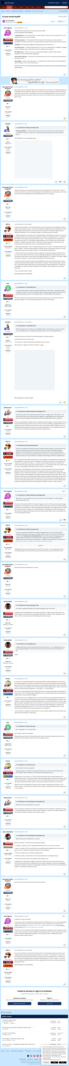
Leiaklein (59, 1000)
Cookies (36, 1020)
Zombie (7, 124)
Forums (9, 7)
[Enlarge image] (33, 159)
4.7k (8, 387)
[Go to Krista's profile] (8, 645)
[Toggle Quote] (16, 127)
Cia (4, 1007)
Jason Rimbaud (8, 793)
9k (8, 658)
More (38, 7)
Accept (62, 1062)
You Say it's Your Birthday (8, 994)
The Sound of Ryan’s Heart (9, 981)
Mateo (59, 988)
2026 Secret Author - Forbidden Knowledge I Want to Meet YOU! (18, 1005)
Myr (5, 990)
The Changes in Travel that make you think (13, 1000)
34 (8, 103)
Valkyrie (5, 995)
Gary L (59, 1005)
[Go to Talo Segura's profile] (3, 21)
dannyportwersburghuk (7, 87)
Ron (7, 283)
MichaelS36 (8, 563)
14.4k (8, 243)
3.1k (8, 811)
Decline (54, 1062)
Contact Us (30, 1020)
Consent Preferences (44, 1020)
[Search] (66, 7)
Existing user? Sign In (54, 2)
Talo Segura (11, 20)
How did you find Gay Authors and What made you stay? (16, 988)
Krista (8, 640)
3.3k (8, 301)
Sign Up (65, 2)
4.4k (8, 139)
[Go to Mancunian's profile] (8, 374)
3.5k (8, 581)
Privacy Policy (22, 1020)
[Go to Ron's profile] (8, 288)
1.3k (8, 46)
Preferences (46, 1062)
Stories (15, 7)
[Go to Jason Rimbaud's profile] (8, 798)
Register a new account (19, 964)
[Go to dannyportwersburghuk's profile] (8, 93)
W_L (5, 1001)
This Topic (61, 7)
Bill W (8, 224)
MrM (5, 983)
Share (53, 21)
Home (3, 7)
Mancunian (8, 369)
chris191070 (60, 994)
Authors (21, 7)
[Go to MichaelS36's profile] (8, 568)
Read (26, 7)
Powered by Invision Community (34, 1025)
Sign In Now (49, 964)
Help (32, 7)
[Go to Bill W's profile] (8, 229)
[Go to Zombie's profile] (8, 129)
